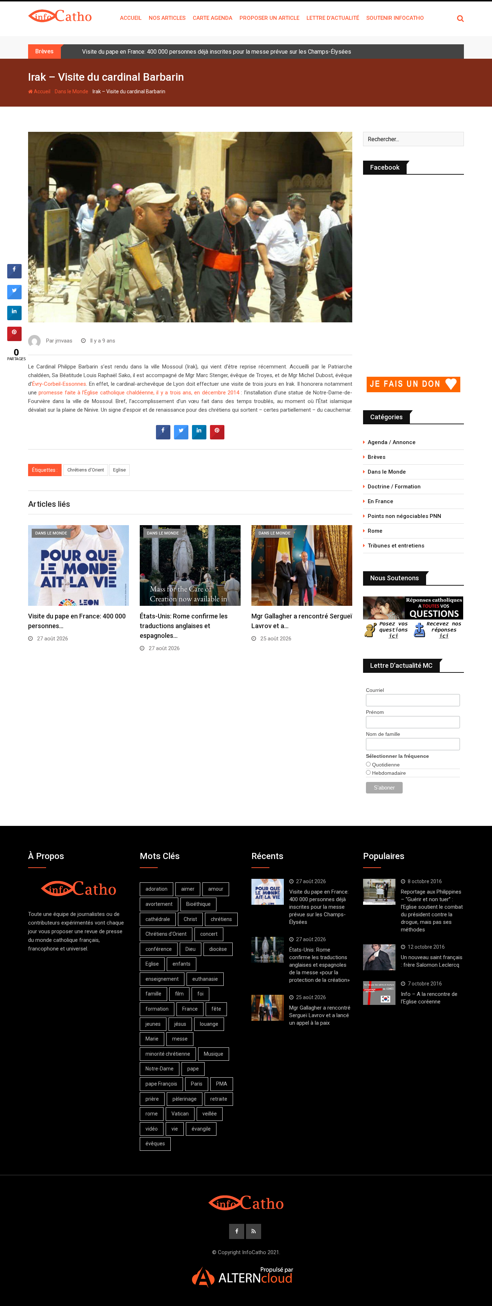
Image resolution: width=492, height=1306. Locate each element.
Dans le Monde (71, 91)
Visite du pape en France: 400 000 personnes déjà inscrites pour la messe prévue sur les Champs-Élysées (216, 51)
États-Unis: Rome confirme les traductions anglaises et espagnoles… (184, 625)
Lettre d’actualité (333, 18)
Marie (152, 1039)
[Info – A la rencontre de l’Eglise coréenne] (379, 993)
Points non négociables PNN (404, 516)
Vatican (180, 1114)
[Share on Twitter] (181, 437)
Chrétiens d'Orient (85, 470)
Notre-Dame (160, 1069)
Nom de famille (383, 734)
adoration (156, 889)
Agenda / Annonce (392, 442)
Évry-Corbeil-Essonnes (59, 384)
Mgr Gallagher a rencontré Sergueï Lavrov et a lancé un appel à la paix (319, 1015)
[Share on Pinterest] (217, 437)
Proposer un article (269, 18)
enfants (182, 964)
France (190, 1009)
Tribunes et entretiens (396, 545)
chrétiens (221, 919)
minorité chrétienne (168, 1054)
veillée (209, 1114)
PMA (221, 1084)
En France (380, 501)
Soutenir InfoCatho (395, 18)
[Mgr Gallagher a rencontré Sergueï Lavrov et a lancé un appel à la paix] (267, 1008)
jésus (180, 1024)
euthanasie (205, 979)
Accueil (131, 18)
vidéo (152, 1129)
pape (193, 1069)
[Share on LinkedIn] (14, 318)
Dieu (190, 949)
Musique (213, 1054)
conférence (159, 949)
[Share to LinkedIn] (199, 437)
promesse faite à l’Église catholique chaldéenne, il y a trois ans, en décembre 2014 (139, 392)
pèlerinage (185, 1099)
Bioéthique (198, 904)
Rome (375, 531)
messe (180, 1039)
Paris (196, 1084)
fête (216, 1009)
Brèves (376, 457)
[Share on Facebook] (163, 437)
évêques (155, 1143)
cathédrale (158, 919)
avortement (159, 904)
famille (153, 994)
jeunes (153, 1024)
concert (209, 934)
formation (157, 1009)
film (179, 994)
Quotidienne (385, 765)
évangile (201, 1129)
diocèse (218, 949)
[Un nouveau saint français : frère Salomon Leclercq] (379, 957)
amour (215, 889)
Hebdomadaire (388, 773)
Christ (190, 919)
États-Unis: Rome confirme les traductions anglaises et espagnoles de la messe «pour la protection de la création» (319, 965)
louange (209, 1024)
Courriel (375, 690)
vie (174, 1129)
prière (152, 1099)
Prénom (375, 712)
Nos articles (167, 18)
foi (200, 994)
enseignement (162, 979)
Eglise (119, 470)
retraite (218, 1099)
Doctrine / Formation (394, 486)
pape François (161, 1084)
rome (152, 1114)
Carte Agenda (212, 18)
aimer (187, 889)
